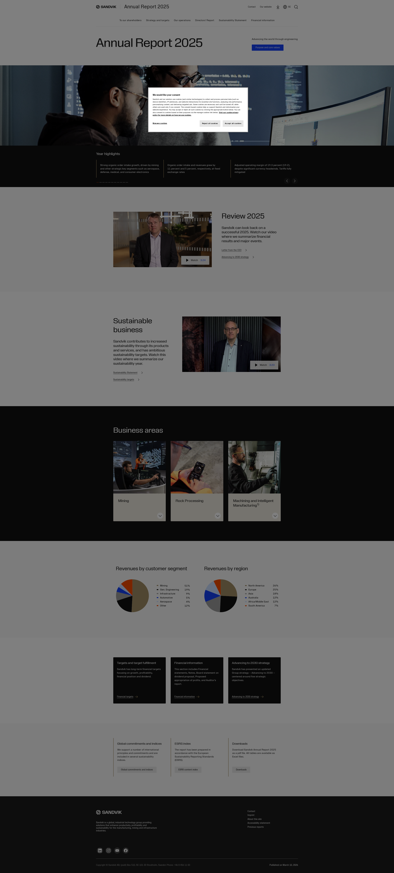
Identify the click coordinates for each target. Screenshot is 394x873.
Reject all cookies (210, 123)
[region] (198, 109)
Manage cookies (160, 123)
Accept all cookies (233, 123)
